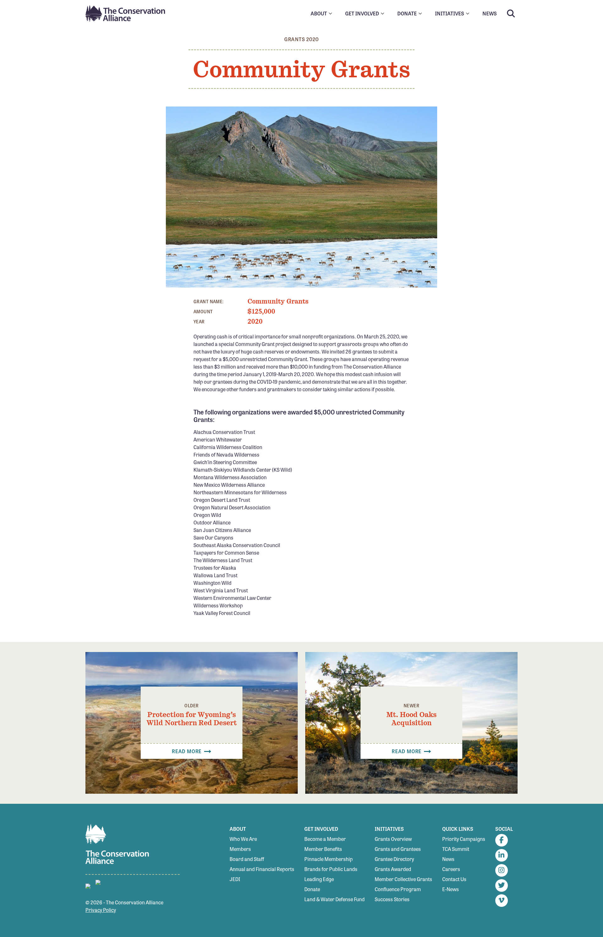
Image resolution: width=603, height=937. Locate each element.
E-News (450, 889)
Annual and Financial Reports (262, 869)
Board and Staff (247, 859)
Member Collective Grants (403, 879)
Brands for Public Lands (330, 869)
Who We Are (243, 838)
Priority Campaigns (463, 838)
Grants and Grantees (398, 848)
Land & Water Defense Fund (334, 899)
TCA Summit (455, 848)
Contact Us (454, 879)
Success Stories (392, 899)
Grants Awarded (393, 869)
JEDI (235, 879)
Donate (312, 889)
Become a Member (325, 838)
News (448, 859)
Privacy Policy (100, 909)
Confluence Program (398, 889)
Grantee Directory (394, 859)
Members (240, 848)
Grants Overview (393, 838)
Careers (451, 869)
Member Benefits (323, 848)
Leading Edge (319, 879)
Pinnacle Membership (328, 859)
